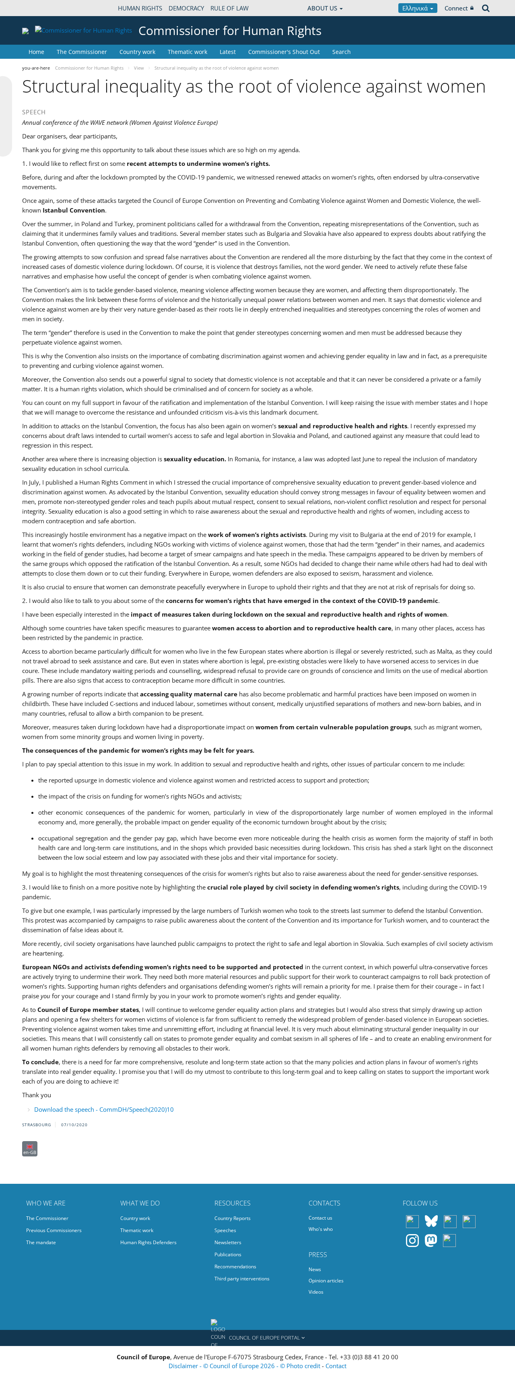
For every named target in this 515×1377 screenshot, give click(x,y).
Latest (228, 52)
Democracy (186, 8)
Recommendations (235, 1266)
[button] (257, 1338)
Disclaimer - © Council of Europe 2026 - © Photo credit (245, 1366)
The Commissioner (82, 52)
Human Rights (140, 8)
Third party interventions (242, 1278)
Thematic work (187, 52)
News (315, 1269)
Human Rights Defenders (148, 1242)
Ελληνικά (415, 8)
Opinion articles (326, 1280)
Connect (456, 8)
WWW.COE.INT (42, 8)
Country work (137, 52)
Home (36, 52)
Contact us (320, 1217)
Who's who (321, 1229)
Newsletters (227, 1242)
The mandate (41, 1242)
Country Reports (232, 1218)
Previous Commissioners (54, 1230)
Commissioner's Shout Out (284, 52)
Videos (316, 1291)
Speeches (225, 1230)
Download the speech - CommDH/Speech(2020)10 (104, 1109)
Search (341, 52)
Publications (227, 1254)
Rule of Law (229, 8)
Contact (335, 1366)
